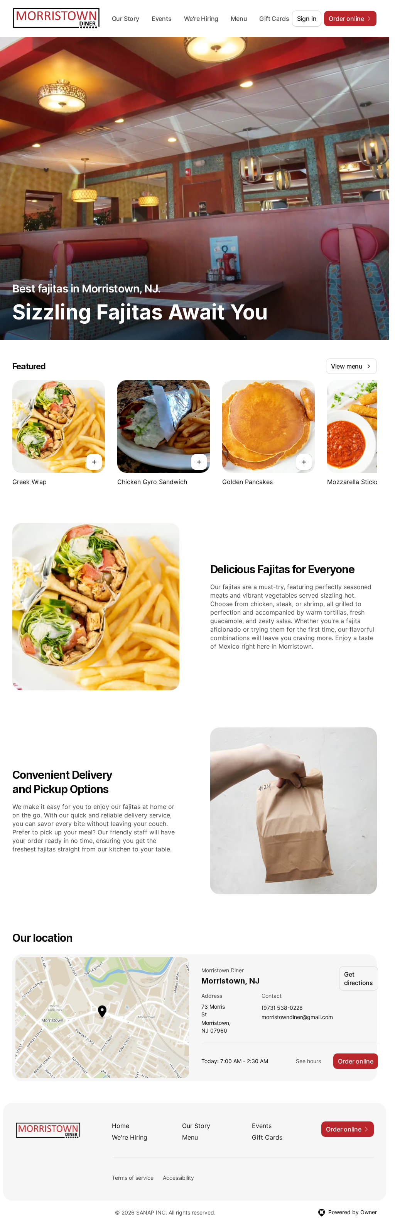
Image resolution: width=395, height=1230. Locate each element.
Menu (241, 18)
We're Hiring (204, 18)
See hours (308, 1061)
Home (120, 1126)
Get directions (358, 978)
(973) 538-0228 (282, 1008)
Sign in (307, 18)
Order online (355, 1061)
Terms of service (133, 1177)
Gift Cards (267, 1137)
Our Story (128, 18)
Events (164, 18)
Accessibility (178, 1177)
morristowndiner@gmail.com (297, 1017)
